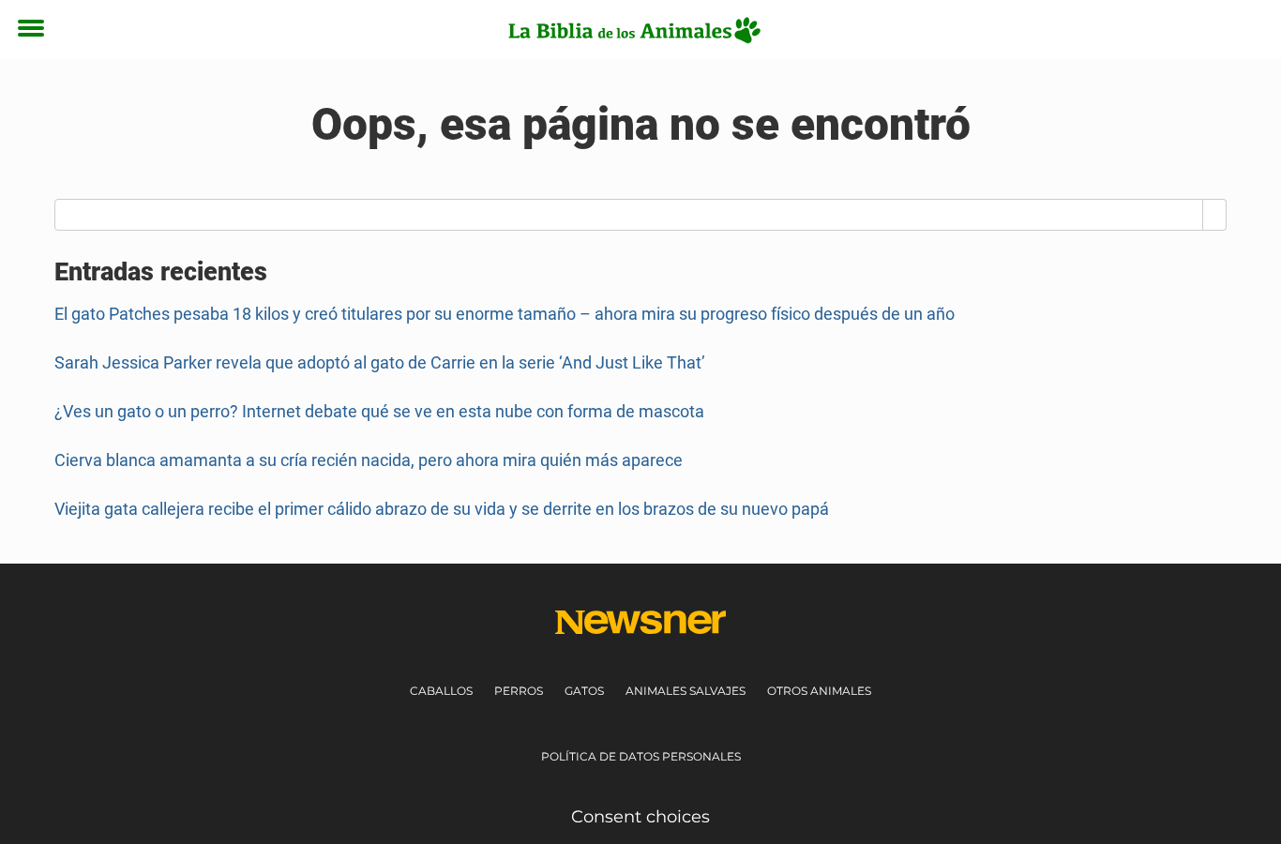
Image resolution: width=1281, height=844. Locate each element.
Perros (518, 691)
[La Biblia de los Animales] (633, 30)
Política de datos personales (641, 756)
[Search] (1215, 215)
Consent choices (640, 816)
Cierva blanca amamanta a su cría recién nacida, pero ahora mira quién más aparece (368, 460)
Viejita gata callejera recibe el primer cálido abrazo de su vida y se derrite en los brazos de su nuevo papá (441, 509)
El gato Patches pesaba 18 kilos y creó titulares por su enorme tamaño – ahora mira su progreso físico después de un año (504, 314)
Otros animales (819, 691)
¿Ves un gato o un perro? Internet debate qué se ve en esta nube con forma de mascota (379, 411)
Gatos (584, 691)
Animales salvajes (685, 691)
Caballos (441, 691)
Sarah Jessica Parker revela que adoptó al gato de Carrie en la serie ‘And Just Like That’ (379, 362)
